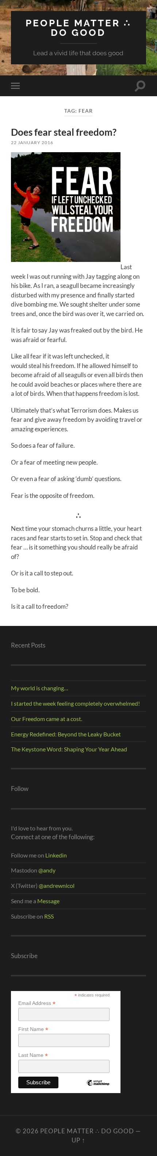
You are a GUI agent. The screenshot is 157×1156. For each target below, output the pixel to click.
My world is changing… (39, 687)
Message (48, 900)
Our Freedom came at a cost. (46, 718)
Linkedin (56, 855)
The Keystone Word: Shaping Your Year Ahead (69, 749)
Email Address (36, 1003)
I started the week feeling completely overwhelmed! (75, 703)
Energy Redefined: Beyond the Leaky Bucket (66, 734)
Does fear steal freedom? (63, 132)
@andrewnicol (56, 885)
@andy (46, 870)
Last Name (33, 1055)
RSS (49, 916)
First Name (33, 1029)
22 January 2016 (32, 142)
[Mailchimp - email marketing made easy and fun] (98, 1088)
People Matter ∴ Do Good (78, 27)
